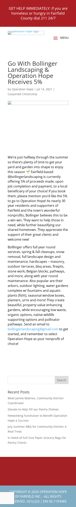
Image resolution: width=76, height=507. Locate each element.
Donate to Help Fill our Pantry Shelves (33, 409)
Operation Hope (22, 89)
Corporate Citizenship (22, 94)
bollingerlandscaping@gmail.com (33, 329)
